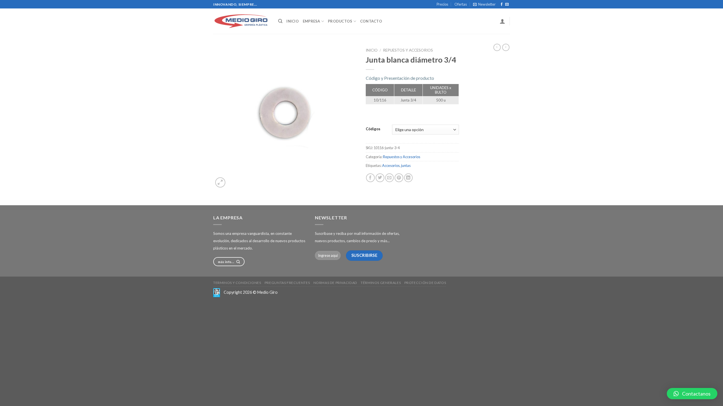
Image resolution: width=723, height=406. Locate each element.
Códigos (373, 129)
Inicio (292, 21)
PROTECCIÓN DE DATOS (425, 283)
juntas (406, 165)
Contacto (371, 21)
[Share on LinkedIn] (408, 177)
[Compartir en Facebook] (370, 177)
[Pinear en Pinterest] (399, 177)
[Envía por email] (389, 177)
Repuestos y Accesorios (408, 50)
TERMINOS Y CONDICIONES (237, 283)
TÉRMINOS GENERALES (381, 283)
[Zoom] (220, 182)
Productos (340, 21)
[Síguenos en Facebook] (501, 4)
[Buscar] (280, 21)
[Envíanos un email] (507, 4)
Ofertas (460, 4)
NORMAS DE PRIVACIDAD (335, 283)
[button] (692, 393)
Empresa (311, 21)
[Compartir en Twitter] (380, 177)
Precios (442, 4)
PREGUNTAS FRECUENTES (287, 283)
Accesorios (391, 165)
